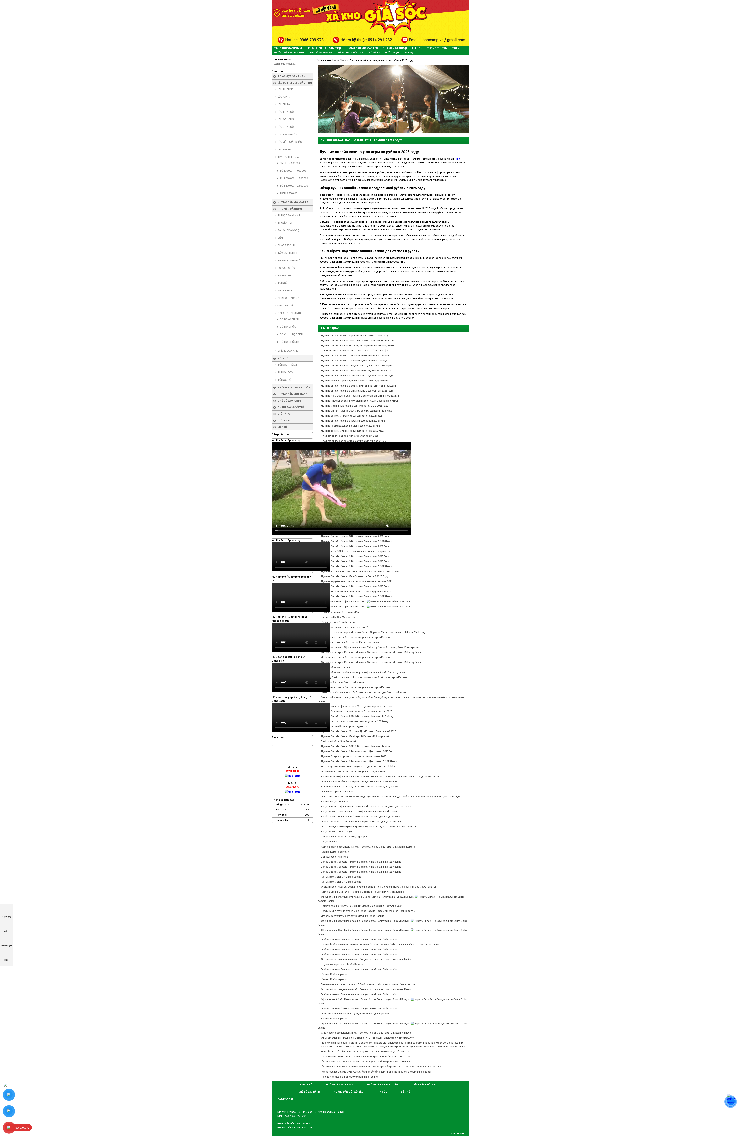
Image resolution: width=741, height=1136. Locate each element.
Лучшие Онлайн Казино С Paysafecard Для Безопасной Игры (356, 365)
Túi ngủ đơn (285, 372)
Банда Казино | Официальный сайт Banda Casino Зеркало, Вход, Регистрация (366, 806)
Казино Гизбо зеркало (334, 974)
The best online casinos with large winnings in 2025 (349, 435)
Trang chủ (305, 1084)
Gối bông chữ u (289, 319)
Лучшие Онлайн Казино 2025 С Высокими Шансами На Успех (356, 410)
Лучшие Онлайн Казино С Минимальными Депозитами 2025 (356, 370)
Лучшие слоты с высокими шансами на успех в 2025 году (354, 721)
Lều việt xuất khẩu (290, 141)
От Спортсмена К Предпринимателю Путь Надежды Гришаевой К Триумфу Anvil (368, 1037)
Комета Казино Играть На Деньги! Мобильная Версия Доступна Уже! (361, 905)
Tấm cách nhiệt (288, 252)
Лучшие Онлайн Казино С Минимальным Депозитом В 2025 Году (359, 761)
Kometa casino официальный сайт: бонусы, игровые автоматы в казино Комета (368, 846)
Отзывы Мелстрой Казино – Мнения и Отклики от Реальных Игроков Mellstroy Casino (371, 652)
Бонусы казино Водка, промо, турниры (344, 726)
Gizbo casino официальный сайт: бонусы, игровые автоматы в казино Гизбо (366, 959)
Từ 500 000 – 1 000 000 (293, 170)
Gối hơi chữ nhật (290, 341)
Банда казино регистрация (337, 831)
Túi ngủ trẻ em (287, 364)
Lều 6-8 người (286, 126)
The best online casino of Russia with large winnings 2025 (353, 440)
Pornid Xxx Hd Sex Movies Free (338, 617)
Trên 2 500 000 (288, 193)
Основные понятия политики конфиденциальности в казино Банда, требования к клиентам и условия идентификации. (391, 796)
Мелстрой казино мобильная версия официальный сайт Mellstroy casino (363, 672)
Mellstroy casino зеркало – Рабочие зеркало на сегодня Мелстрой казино (364, 692)
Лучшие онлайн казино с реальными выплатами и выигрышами (359, 385)
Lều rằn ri (284, 96)
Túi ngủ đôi (285, 379)
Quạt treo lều (287, 245)
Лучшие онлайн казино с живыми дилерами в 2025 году (354, 360)
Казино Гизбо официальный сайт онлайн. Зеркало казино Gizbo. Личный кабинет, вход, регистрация (380, 944)
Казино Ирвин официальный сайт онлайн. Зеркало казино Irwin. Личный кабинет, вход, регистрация (380, 776)
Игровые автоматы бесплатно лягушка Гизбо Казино (352, 915)
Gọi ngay (6, 916)
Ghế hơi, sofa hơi (288, 350)
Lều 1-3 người (286, 111)
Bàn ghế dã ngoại (289, 230)
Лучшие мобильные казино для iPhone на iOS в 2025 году (354, 405)
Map (6, 960)
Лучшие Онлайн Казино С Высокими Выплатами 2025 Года (355, 536)
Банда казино (329, 841)
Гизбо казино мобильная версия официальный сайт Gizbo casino (359, 939)
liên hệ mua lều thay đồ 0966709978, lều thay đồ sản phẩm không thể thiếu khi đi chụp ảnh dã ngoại (376, 1071)
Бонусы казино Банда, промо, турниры (344, 836)
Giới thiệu (285, 420)
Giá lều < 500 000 (290, 163)
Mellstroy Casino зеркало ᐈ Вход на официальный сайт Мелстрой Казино (364, 677)
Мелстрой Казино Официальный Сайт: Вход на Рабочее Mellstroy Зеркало (366, 601)
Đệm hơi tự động (288, 298)
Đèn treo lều (286, 305)
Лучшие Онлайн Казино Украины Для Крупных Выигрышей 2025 (358, 731)
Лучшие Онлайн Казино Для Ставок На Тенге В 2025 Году (354, 576)
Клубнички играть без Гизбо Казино (342, 964)
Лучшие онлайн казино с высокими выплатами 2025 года (355, 355)
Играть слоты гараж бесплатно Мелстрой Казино (350, 642)
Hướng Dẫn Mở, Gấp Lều (294, 202)
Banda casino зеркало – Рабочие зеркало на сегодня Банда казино (360, 816)
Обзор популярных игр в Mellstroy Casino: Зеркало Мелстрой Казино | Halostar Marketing (373, 632)
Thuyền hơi (285, 222)
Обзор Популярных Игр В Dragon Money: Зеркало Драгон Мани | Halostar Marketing (369, 826)
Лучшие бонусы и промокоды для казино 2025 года (351, 415)
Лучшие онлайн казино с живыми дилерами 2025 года (353, 420)
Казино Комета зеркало (335, 851)
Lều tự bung (286, 89)
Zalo (6, 931)
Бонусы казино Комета (334, 856)
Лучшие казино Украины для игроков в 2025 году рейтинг (355, 380)
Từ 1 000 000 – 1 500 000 (294, 178)
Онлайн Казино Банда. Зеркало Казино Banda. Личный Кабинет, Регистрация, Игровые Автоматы (378, 886)
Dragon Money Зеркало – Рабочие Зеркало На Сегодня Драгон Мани (361, 821)
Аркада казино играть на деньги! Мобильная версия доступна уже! (360, 786)
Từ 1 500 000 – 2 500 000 (294, 185)
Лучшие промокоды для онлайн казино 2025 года (350, 425)
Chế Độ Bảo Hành (289, 400)
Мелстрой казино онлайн (336, 667)
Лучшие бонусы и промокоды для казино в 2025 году (352, 430)
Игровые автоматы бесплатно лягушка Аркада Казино (353, 771)
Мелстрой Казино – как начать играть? (344, 627)
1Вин (458, 158)
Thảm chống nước (289, 260)
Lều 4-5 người (286, 119)
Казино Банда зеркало (334, 801)
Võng (281, 237)
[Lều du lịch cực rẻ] (370, 23)
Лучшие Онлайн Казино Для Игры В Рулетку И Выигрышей (355, 736)
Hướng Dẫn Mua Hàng (293, 394)
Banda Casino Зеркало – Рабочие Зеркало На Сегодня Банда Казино (361, 861)
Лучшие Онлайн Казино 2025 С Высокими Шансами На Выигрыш (358, 340)
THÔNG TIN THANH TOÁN (294, 387)
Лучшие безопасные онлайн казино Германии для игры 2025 (356, 711)
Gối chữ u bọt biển (291, 334)
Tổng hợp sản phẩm (292, 76)
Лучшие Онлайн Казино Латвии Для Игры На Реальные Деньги (358, 345)
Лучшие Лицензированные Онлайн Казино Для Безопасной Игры (359, 400)
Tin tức (382, 1091)
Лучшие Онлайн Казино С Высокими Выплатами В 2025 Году (356, 541)
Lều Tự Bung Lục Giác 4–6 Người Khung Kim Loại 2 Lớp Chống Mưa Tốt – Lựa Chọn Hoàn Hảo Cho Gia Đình (381, 1066)
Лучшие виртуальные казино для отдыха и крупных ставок (356, 591)
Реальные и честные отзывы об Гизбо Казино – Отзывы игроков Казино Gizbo (368, 910)
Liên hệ (283, 426)
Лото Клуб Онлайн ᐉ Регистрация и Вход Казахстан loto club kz (358, 766)
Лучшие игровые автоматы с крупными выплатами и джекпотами (360, 571)
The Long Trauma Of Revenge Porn (340, 612)
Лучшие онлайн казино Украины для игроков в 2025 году (354, 335)
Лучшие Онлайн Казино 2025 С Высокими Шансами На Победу (357, 716)
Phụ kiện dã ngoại (290, 208)
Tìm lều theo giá (288, 157)
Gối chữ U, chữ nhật (290, 313)
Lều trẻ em (284, 149)
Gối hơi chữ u (288, 326)
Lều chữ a (284, 104)
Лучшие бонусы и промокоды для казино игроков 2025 (353, 756)
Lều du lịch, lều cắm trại (295, 82)
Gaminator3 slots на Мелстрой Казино (343, 682)
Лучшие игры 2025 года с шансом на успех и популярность (355, 551)
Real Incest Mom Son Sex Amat (339, 741)
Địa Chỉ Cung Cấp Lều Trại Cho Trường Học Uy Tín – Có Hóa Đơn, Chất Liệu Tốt (365, 1051)
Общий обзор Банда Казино (337, 791)
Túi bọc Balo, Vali (289, 215)
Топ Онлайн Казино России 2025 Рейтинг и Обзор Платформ (356, 350)
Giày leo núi (285, 290)
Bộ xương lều (286, 267)
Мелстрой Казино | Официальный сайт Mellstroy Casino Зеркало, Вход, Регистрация (370, 647)
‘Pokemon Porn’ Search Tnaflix (338, 622)
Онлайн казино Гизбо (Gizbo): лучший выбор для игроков (355, 1013)
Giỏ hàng (284, 413)
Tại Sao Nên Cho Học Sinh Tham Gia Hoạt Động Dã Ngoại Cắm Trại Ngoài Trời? (365, 1056)
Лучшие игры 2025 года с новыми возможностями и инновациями (360, 395)
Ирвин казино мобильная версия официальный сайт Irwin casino (359, 781)
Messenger (6, 945)
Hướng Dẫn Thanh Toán (382, 1084)
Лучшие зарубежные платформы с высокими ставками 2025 (356, 581)
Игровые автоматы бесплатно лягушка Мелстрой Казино (355, 637)
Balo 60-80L (285, 275)
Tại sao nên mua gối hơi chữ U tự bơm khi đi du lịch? (350, 1076)
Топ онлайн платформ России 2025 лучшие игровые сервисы (357, 706)
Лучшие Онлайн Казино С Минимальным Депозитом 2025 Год (357, 751)
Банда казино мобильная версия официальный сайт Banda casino (359, 811)
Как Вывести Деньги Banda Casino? (342, 876)
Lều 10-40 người (287, 134)
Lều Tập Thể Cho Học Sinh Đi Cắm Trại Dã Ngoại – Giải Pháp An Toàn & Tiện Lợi (366, 1061)
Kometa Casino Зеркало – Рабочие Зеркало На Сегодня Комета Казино (363, 891)
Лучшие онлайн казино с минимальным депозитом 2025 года (357, 375)
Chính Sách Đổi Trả (291, 407)
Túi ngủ (283, 283)
